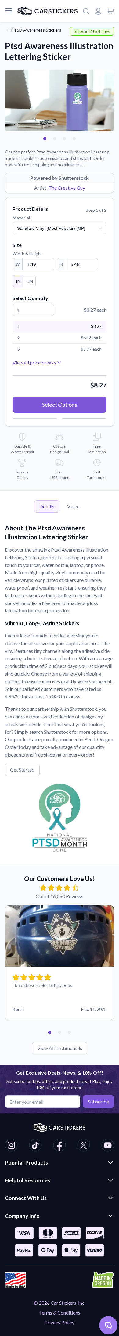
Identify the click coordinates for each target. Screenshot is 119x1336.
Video (73, 506)
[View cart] (110, 11)
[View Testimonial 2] (59, 1032)
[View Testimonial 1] (50, 1032)
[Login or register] (98, 11)
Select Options (59, 404)
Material (21, 217)
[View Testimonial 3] (69, 1032)
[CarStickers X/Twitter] (83, 1146)
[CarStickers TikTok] (35, 1146)
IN (18, 281)
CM (29, 281)
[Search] (86, 11)
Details (46, 506)
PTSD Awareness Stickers (36, 30)
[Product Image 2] (55, 139)
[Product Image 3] (64, 139)
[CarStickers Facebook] (59, 1146)
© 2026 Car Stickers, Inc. (59, 1303)
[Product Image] (74, 139)
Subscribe (98, 1101)
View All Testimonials (59, 1048)
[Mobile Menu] (8, 11)
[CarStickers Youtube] (107, 1146)
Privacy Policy (59, 1322)
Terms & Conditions (59, 1312)
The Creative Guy (67, 188)
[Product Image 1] (45, 139)
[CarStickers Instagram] (11, 1146)
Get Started (22, 769)
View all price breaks (34, 362)
